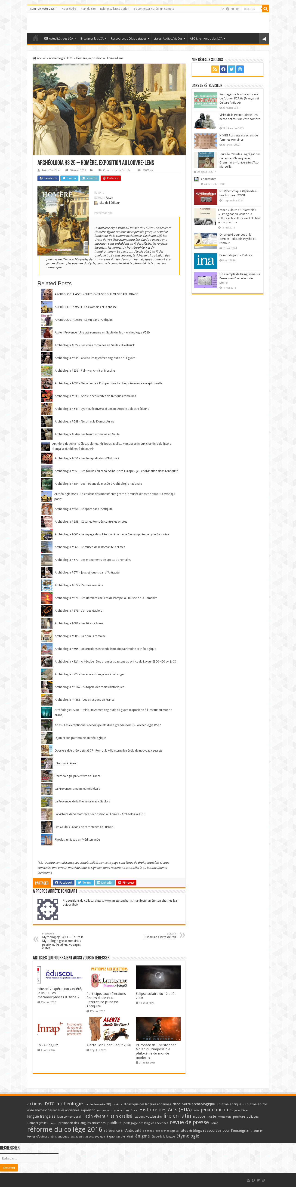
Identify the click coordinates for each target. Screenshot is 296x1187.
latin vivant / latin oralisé (108, 1116)
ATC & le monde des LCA (206, 38)
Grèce (134, 1110)
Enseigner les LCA (92, 38)
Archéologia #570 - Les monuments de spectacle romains (93, 559)
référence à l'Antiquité (122, 1130)
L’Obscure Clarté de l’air (160, 935)
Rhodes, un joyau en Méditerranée (77, 839)
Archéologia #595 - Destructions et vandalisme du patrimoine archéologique (105, 649)
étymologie (187, 1136)
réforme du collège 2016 (64, 1129)
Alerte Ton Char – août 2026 (108, 1045)
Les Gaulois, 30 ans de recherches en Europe (84, 827)
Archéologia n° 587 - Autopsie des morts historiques (89, 687)
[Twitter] (233, 9)
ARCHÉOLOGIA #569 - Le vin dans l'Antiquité (84, 319)
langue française (41, 1116)
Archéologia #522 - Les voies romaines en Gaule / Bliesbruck (95, 345)
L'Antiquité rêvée (65, 763)
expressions (104, 1110)
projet (53, 1123)
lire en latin (177, 1116)
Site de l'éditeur (109, 202)
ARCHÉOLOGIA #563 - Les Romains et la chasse (86, 307)
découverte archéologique (194, 1104)
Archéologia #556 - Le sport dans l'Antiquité (84, 509)
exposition (88, 1110)
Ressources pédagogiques (128, 38)
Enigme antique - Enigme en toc (242, 1104)
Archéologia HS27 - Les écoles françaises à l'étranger (90, 674)
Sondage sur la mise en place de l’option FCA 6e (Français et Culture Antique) (239, 98)
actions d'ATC (41, 1104)
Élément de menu (36, 38)
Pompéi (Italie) (37, 1123)
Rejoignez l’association (114, 8)
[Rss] (223, 9)
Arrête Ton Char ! (51, 170)
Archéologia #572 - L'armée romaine (79, 585)
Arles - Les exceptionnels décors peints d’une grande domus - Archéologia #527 (108, 725)
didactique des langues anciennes (147, 1104)
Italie (196, 1110)
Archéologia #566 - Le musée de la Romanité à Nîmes (90, 547)
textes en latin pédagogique (88, 1136)
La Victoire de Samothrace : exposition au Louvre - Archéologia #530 (100, 814)
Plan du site (88, 8)
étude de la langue (163, 1136)
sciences (148, 1130)
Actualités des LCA (61, 38)
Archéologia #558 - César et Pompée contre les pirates (91, 521)
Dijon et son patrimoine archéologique (80, 738)
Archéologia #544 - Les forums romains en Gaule (87, 434)
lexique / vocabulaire (148, 1116)
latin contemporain (69, 1116)
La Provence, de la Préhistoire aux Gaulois (82, 801)
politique (253, 1116)
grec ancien (121, 1110)
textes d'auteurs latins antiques (48, 1136)
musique (199, 1116)
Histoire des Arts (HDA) (165, 1110)
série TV (257, 1130)
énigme (142, 1136)
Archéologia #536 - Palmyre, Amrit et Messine (85, 370)
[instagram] (238, 9)
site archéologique (167, 1130)
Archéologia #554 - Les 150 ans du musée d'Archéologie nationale (98, 483)
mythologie (224, 1116)
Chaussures (208, 179)
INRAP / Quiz (47, 1045)
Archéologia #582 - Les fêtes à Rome (79, 623)
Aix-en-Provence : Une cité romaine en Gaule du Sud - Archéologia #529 (102, 332)
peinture (239, 1116)
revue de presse (189, 1122)
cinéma (117, 1104)
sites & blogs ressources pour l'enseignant (216, 1130)
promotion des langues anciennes (82, 1123)
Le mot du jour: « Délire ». (236, 255)
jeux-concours (217, 1110)
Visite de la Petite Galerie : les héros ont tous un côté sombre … (239, 119)
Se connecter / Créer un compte (154, 8)
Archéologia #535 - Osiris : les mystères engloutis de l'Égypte (95, 358)
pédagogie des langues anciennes (145, 1123)
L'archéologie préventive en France (78, 776)
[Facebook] (228, 9)
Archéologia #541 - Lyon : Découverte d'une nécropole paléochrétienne (102, 408)
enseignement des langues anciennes (53, 1110)
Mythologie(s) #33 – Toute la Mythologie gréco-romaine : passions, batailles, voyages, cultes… (62, 941)
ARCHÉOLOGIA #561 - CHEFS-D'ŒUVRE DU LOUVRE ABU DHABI (96, 294)
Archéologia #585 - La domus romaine (80, 636)
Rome (214, 1123)
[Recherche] (265, 8)
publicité (114, 1123)
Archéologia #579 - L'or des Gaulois (78, 610)
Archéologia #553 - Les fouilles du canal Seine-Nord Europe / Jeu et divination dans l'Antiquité (116, 471)
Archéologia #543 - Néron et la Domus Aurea (84, 421)
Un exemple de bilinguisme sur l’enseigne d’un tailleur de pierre (239, 278)
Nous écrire (69, 8)
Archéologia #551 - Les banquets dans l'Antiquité (87, 458)
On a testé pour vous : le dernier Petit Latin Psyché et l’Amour (237, 239)
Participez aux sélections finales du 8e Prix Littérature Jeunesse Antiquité (106, 1000)
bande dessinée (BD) (98, 1104)
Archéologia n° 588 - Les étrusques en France (84, 699)
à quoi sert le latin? (120, 1136)
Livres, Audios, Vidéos (168, 38)
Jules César (241, 1110)
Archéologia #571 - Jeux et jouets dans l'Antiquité (87, 572)
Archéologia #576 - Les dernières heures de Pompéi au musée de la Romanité (106, 598)
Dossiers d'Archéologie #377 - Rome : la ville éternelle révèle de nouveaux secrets (108, 750)
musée (211, 1116)
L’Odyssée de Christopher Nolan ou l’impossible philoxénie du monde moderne (156, 1051)
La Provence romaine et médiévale (77, 788)
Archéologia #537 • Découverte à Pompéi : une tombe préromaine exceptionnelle (108, 383)
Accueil (41, 58)
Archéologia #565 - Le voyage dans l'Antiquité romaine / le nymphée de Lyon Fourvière (112, 534)
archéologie (69, 1104)
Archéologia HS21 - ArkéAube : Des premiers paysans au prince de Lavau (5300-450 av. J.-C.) (115, 661)
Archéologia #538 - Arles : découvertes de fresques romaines (95, 396)
